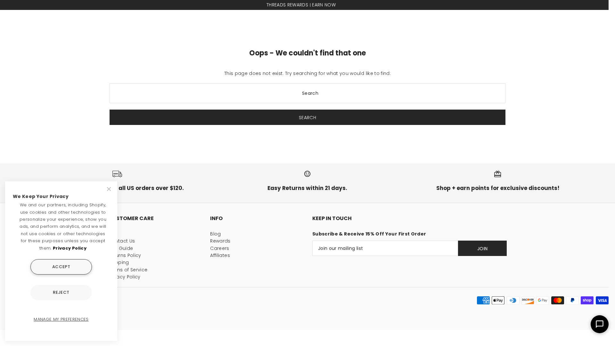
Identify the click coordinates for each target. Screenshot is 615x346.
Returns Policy (124, 255)
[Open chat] (600, 324)
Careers (219, 248)
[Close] (109, 189)
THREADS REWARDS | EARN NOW (301, 5)
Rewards (220, 241)
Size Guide (120, 248)
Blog (215, 234)
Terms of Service (128, 270)
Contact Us (121, 241)
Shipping (118, 262)
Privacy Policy (124, 277)
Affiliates (220, 255)
